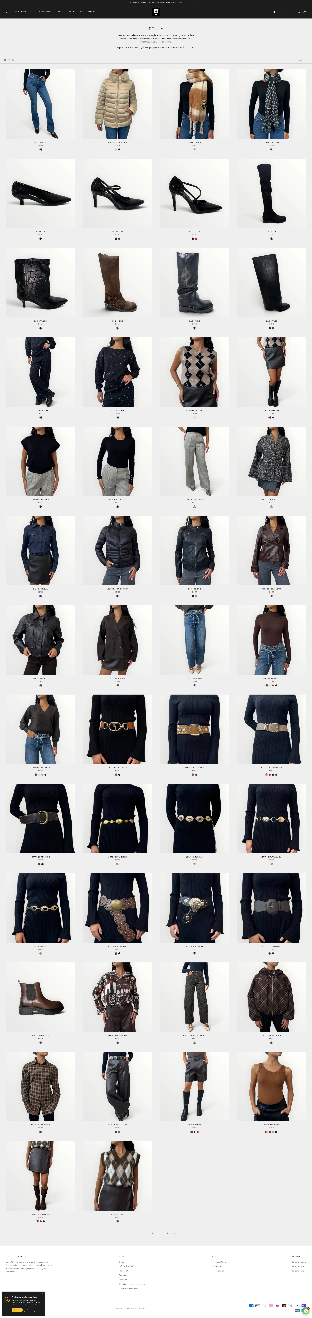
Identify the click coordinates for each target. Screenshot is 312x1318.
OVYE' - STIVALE (271, 232)
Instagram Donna (299, 1262)
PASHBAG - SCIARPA (194, 142)
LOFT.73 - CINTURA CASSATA (117, 768)
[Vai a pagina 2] (174, 1233)
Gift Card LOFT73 (126, 1266)
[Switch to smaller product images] (9, 60)
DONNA (71, 12)
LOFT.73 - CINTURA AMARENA (271, 857)
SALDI (32, 12)
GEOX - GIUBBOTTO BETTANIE (117, 142)
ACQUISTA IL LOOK (20, 12)
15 (167, 1233)
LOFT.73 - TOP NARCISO (271, 1125)
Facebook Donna (219, 1262)
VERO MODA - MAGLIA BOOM (40, 768)
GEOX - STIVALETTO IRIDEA (41, 1036)
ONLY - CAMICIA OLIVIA (40, 589)
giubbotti (144, 47)
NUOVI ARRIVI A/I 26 (46, 12)
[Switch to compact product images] (13, 60)
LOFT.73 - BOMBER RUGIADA (271, 1036)
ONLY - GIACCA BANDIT (194, 589)
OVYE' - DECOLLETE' (40, 232)
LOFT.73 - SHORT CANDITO (40, 1214)
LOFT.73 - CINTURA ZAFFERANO (117, 946)
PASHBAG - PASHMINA (271, 142)
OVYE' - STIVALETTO (40, 321)
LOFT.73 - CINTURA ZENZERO (117, 857)
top (137, 47)
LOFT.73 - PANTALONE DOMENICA (194, 1036)
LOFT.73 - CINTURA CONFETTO (271, 768)
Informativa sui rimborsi (128, 1288)
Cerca (121, 1262)
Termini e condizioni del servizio (132, 1284)
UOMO (81, 12)
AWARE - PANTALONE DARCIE (194, 500)
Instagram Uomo (298, 1266)
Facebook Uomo (218, 1266)
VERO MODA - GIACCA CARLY (271, 589)
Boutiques (123, 1275)
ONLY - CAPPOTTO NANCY (117, 678)
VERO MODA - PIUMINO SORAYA (117, 589)
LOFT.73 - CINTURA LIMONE (41, 857)
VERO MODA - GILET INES (194, 410)
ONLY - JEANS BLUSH (41, 142)
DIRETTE (61, 12)
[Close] (43, 1293)
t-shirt (132, 47)
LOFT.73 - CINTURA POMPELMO (40, 946)
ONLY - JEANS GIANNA (194, 678)
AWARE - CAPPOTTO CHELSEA (271, 500)
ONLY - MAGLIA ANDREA (117, 500)
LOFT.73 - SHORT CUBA (194, 1125)
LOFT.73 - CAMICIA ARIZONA (40, 1125)
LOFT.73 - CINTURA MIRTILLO (194, 946)
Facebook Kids (218, 1270)
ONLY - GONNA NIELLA (271, 410)
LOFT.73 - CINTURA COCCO (271, 946)
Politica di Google (35, 1305)
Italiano (289, 12)
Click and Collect (126, 1270)
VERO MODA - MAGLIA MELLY (40, 500)
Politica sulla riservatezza (20, 1305)
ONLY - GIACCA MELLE (40, 678)
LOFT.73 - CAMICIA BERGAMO (117, 1036)
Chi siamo (123, 1279)
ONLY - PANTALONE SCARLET (40, 410)
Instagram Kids (298, 1270)
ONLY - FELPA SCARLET (117, 410)
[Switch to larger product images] (5, 60)
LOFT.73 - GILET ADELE (117, 1214)
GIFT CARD (91, 12)
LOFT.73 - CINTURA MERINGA (194, 768)
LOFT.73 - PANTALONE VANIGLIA (117, 1125)
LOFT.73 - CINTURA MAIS (194, 857)
